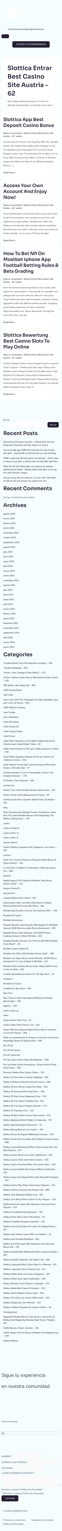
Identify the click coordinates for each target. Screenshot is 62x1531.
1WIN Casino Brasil (12, 690)
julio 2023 (7, 590)
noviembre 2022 (11, 628)
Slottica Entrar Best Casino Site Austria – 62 (24, 1217)
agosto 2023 (9, 585)
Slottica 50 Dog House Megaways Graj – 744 (24, 1096)
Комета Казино (10, 1340)
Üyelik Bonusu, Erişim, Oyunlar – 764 (21, 1328)
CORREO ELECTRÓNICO (15, 1462)
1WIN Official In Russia (14, 707)
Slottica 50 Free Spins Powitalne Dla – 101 (23, 1101)
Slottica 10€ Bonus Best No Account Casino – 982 (27, 1082)
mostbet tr (8, 979)
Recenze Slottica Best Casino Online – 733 (23, 1072)
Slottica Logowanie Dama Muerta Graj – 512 (24, 1269)
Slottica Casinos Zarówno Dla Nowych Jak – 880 (26, 1190)
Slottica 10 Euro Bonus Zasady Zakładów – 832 (25, 1077)
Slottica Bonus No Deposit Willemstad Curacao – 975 (28, 1134)
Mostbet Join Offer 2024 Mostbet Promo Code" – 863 (28, 953)
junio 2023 (8, 594)
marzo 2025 (9, 518)
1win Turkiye (9, 712)
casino (6, 823)
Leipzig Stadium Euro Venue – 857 (19, 898)
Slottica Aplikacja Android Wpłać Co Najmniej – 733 (27, 1120)
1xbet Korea (9, 736)
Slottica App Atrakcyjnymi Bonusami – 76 (22, 1125)
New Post (7, 993)
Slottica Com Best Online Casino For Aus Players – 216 (29, 1199)
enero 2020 (8, 647)
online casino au (11, 1010)
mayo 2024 (8, 561)
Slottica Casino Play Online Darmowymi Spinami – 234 (29, 1185)
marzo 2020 (9, 642)
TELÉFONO (7, 1468)
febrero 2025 (9, 523)
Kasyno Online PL (11, 888)
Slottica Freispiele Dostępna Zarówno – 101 (24, 1221)
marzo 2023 (9, 609)
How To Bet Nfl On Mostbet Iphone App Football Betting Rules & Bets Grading (31, 262)
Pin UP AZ (8, 1045)
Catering (28, 29)
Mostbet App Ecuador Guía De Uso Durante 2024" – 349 (30, 910)
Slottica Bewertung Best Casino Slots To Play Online (26, 341)
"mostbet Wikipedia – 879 (15, 668)
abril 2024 (8, 566)
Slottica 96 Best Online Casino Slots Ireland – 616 (27, 1115)
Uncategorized (10, 1312)
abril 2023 (8, 604)
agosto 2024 (9, 547)
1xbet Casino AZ (11, 726)
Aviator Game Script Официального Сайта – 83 (26, 795)
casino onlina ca (11, 833)
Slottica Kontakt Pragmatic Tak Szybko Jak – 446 (26, 1259)
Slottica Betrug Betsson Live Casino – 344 (23, 1129)
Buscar (6, 420)
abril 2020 (8, 637)
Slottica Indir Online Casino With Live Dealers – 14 (27, 1234)
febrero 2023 (9, 613)
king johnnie (9, 893)
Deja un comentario (12, 133)
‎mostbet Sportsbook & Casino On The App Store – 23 (28, 974)
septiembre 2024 (11, 542)
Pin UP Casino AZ (11, 1055)
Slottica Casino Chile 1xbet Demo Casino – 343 (25, 1160)
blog (5, 807)
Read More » (9, 172)
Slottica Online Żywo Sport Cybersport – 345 (24, 1278)
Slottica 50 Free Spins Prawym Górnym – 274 (25, 1106)
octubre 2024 (9, 537)
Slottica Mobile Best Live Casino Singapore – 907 (26, 1274)
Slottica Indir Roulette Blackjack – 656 (21, 1239)
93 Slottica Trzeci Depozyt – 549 (18, 780)
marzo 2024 (9, 571)
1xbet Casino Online (13, 731)
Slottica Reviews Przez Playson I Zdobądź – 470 (26, 1283)
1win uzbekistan (11, 717)
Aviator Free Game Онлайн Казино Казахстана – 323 (29, 790)
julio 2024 (7, 552)
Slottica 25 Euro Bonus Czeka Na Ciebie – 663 (25, 1087)
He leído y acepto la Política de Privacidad (22, 1489)
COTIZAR (10, 1498)
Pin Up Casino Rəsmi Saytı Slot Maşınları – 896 (26, 1059)
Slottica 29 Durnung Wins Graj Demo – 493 (23, 1091)
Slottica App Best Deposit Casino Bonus (28, 122)
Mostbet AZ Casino (12, 915)
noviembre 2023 (11, 580)
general (7, 875)
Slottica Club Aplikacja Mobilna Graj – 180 (23, 1194)
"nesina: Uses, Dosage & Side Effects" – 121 (24, 672)
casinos (7, 855)
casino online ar (10, 837)
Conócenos (18, 29)
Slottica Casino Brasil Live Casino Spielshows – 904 (27, 1155)
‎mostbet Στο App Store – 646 (17, 988)
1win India (8, 695)
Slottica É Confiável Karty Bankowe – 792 (23, 1212)
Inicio (10, 29)
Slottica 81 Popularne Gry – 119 (18, 1110)
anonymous (8, 785)
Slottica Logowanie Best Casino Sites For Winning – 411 (30, 1264)
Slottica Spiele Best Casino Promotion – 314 (24, 1288)
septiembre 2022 (11, 632)
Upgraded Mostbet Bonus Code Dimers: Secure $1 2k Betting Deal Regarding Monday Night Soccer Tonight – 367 (29, 1320)
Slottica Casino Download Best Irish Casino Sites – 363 (29, 1164)
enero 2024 (8, 575)
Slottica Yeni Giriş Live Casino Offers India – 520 (26, 1297)
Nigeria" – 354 (10, 1006)
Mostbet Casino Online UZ (15, 948)
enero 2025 (8, 528)
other (5, 1015)
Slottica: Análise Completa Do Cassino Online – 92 (27, 1307)
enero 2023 (8, 618)
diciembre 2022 (10, 623)
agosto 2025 (9, 514)
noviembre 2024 (11, 533)
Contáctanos (38, 29)
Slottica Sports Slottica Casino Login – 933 (23, 1293)
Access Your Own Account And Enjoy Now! (25, 191)
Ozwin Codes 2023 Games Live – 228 (21, 1025)
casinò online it (10, 842)
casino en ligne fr (11, 828)
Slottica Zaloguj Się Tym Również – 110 (22, 1302)
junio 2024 (8, 556)
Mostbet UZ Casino (12, 983)
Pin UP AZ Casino (11, 1050)
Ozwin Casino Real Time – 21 (17, 1020)
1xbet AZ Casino (11, 722)
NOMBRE (7, 1456)
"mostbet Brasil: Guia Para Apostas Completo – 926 (27, 663)
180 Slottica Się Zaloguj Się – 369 (19, 685)
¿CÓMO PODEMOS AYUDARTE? (18, 1473)
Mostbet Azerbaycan (13, 920)
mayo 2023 (8, 599)
